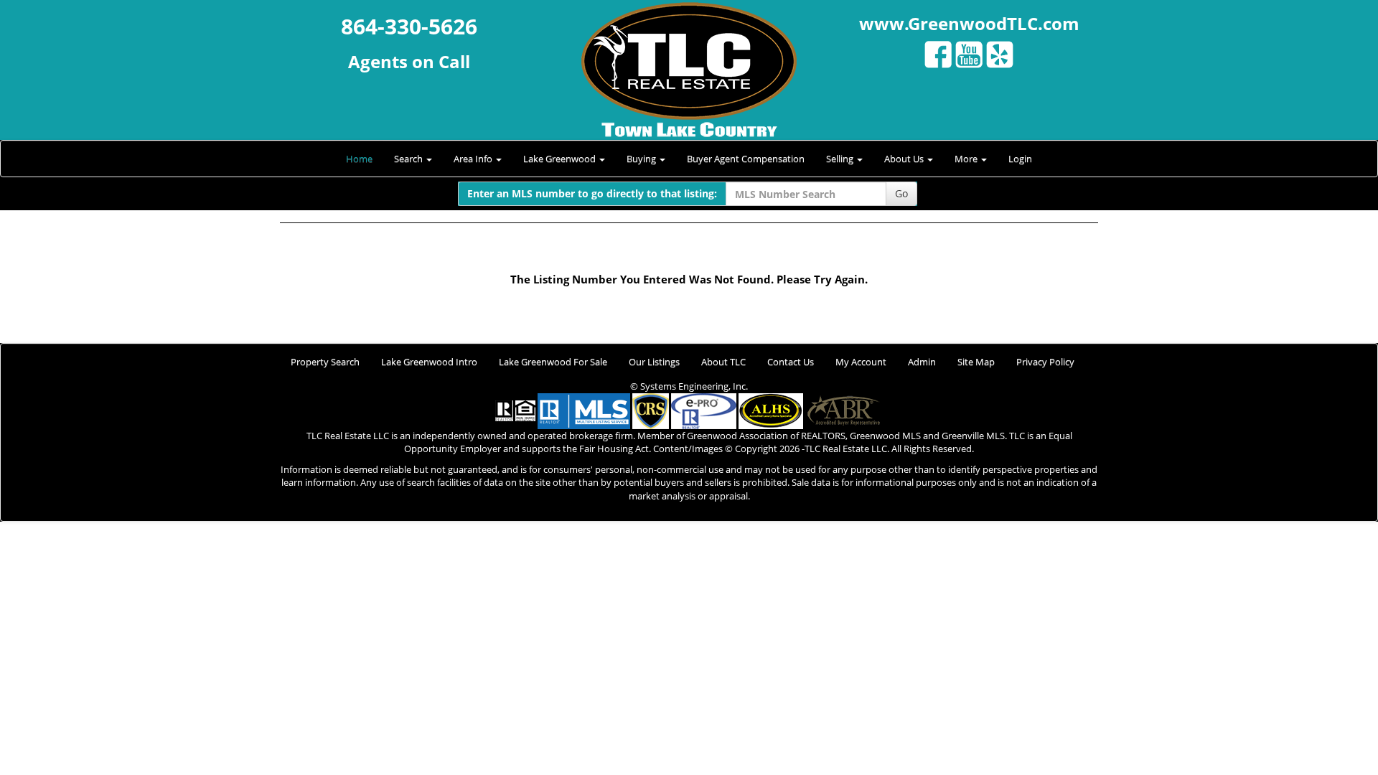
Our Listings (654, 361)
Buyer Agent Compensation (746, 158)
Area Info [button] (474, 158)
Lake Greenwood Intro (429, 361)
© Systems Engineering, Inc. (689, 386)
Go (901, 193)
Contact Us (790, 361)
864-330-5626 (409, 26)
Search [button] (409, 158)
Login (1020, 158)
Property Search (325, 361)
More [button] (967, 158)
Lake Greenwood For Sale (553, 361)
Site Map (976, 361)
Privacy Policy (1045, 361)
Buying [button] (642, 158)
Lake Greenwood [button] (560, 158)
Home (359, 158)
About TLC (723, 361)
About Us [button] (905, 158)
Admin (922, 361)
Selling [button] (841, 158)
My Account (860, 361)
